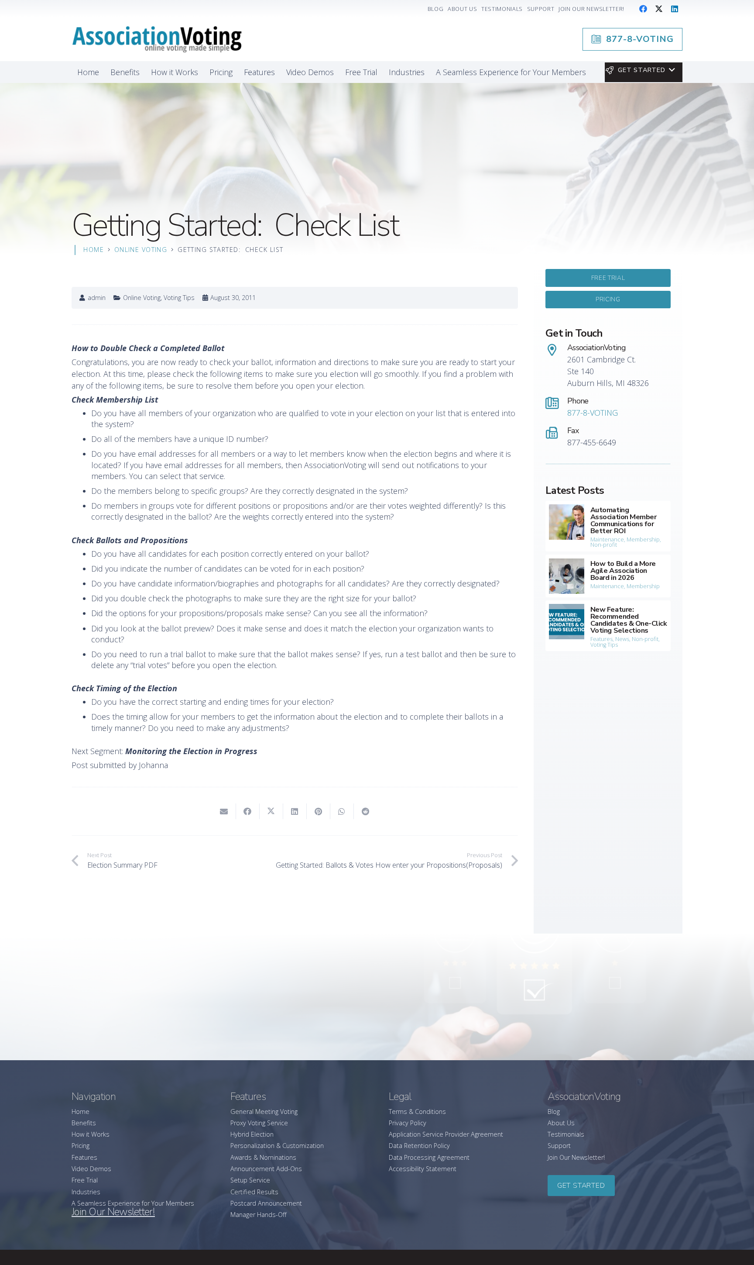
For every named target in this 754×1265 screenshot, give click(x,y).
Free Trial (85, 1180)
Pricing (80, 1145)
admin (97, 298)
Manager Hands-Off (258, 1214)
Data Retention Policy (419, 1145)
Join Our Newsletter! (576, 1157)
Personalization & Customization (277, 1145)
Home (80, 1111)
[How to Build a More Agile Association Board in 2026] (608, 576)
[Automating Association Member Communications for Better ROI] (608, 526)
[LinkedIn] (674, 9)
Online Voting (142, 297)
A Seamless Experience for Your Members (133, 1203)
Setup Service (250, 1180)
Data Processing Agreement (429, 1157)
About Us (561, 1123)
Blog (554, 1111)
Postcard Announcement (266, 1203)
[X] (659, 9)
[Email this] (224, 811)
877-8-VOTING (592, 412)
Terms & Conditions (417, 1111)
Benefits (84, 1123)
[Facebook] (643, 9)
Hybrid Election (252, 1134)
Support (559, 1145)
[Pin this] (318, 811)
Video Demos (91, 1169)
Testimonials (566, 1134)
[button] (639, 70)
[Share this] (248, 811)
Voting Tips (179, 297)
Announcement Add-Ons (266, 1169)
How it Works (91, 1134)
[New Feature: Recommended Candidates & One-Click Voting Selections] (608, 625)
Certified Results (254, 1192)
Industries (86, 1192)
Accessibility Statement (422, 1169)
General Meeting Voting (264, 1111)
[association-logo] (157, 39)
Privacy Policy (407, 1123)
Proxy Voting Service (259, 1123)
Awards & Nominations (263, 1157)
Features (84, 1157)
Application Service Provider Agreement (446, 1134)
